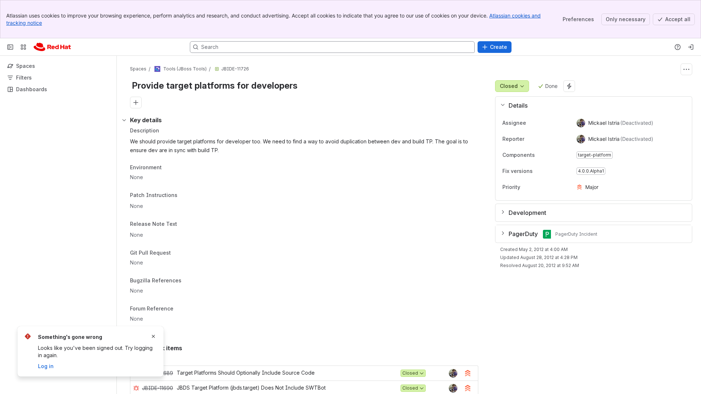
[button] (590, 105)
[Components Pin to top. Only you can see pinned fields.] (551, 155)
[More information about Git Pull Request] (178, 253)
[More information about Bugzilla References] (189, 281)
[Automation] (569, 86)
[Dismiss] (153, 336)
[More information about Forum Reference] (181, 309)
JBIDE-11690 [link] (157, 388)
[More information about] (182, 196)
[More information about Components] (542, 155)
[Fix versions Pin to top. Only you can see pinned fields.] (549, 171)
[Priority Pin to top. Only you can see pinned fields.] (536, 187)
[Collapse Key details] (124, 120)
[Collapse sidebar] (10, 47)
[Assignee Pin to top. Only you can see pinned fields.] (532, 123)
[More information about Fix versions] (540, 171)
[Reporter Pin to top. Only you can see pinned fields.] (530, 139)
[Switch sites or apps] (23, 47)
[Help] (677, 47)
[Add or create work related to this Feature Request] (136, 102)
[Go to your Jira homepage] (52, 47)
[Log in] (691, 47)
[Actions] (686, 69)
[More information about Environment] (169, 168)
